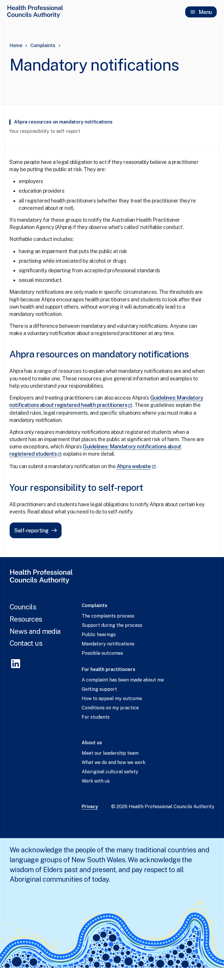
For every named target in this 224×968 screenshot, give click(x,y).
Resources (26, 619)
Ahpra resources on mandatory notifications (63, 122)
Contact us (26, 643)
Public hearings (99, 634)
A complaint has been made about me (123, 680)
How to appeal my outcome (112, 698)
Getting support (99, 689)
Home (16, 45)
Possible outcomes (102, 653)
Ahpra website (136, 466)
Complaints (42, 45)
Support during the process (112, 625)
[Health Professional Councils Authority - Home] (35, 11)
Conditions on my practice (110, 708)
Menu (205, 12)
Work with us (96, 781)
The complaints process (108, 616)
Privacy (90, 806)
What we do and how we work (113, 762)
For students (96, 717)
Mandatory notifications (108, 644)
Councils (23, 607)
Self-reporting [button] (31, 530)
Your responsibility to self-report (44, 131)
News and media (35, 631)
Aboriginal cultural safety (110, 771)
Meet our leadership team (110, 753)
